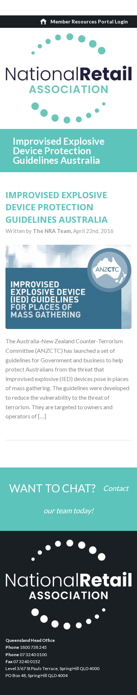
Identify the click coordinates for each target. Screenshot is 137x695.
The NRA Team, (53, 231)
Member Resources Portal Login (89, 21)
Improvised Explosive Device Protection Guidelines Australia (56, 207)
